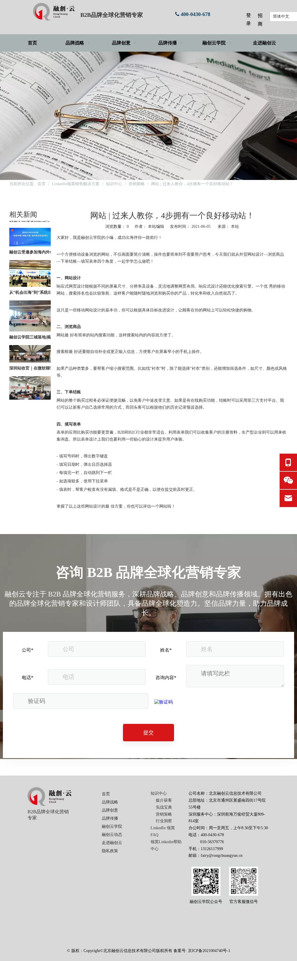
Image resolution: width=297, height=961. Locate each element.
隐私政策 (110, 851)
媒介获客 (164, 800)
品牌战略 (110, 802)
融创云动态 (112, 834)
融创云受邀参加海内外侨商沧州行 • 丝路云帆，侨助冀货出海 (42, 245)
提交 (148, 732)
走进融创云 (112, 843)
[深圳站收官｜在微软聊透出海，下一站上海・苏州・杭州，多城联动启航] (30, 354)
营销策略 (164, 814)
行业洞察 (164, 821)
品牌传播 (110, 818)
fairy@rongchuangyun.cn (221, 855)
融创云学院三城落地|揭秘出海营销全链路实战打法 (42, 330)
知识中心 (159, 793)
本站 (235, 226)
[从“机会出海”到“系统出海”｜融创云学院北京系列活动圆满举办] (30, 278)
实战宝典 (164, 807)
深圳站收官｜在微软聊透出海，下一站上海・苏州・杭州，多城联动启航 (42, 361)
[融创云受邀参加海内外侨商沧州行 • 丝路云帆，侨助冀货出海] (30, 238)
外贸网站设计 (251, 254)
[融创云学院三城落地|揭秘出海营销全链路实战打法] (30, 323)
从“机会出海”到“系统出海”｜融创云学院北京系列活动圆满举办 (42, 285)
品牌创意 (110, 810)
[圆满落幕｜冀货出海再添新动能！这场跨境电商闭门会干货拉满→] (30, 398)
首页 (106, 794)
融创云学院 (112, 826)
